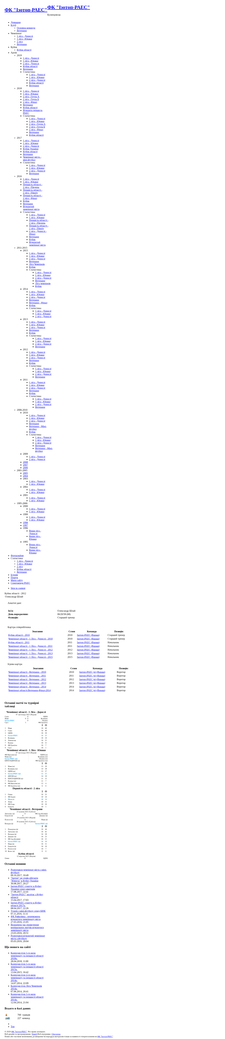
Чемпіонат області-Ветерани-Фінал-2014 (29, 690)
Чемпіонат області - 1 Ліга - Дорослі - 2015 (30, 657)
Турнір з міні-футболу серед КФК (28, 911)
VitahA (34, 1034)
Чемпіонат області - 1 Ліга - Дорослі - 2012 (30, 649)
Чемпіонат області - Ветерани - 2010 (27, 672)
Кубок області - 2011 (19, 642)
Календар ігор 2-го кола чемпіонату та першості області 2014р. (27, 978)
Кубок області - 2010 (19, 635)
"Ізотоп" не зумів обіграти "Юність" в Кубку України (24, 879)
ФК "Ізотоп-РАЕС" (19, 1031)
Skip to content (18, 588)
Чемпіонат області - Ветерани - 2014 (27, 686)
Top (13, 1026)
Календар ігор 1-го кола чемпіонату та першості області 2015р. (27, 967)
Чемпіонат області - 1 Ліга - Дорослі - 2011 (30, 646)
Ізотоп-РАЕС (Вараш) (88, 635)
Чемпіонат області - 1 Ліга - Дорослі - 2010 (30, 638)
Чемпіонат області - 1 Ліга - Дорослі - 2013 (30, 653)
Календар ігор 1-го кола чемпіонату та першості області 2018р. (27, 956)
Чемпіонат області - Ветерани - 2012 (27, 679)
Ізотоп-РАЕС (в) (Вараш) (92, 672)
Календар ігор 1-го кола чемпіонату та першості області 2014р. (27, 997)
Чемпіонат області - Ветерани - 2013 (27, 683)
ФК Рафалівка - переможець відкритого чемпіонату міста (26, 918)
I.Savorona (56, 1034)
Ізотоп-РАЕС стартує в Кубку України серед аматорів (26, 887)
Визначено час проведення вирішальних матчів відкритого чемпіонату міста (27, 927)
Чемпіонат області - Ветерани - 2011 (27, 675)
